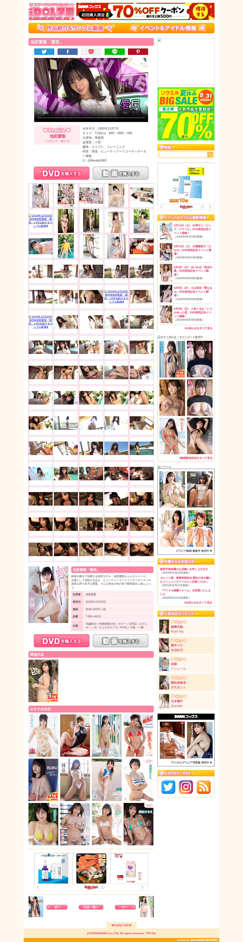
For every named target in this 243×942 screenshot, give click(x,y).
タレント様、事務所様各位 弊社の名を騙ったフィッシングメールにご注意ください (185, 581)
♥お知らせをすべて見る (199, 328)
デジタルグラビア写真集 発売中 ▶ (192, 762)
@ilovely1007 (97, 160)
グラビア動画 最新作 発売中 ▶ (194, 550)
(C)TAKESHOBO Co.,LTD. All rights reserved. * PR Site (121, 933)
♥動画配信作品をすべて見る (196, 457)
